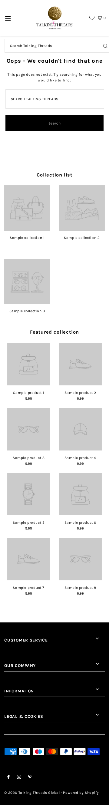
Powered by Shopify (81, 792)
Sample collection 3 (27, 311)
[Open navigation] (8, 18)
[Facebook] (8, 778)
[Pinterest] (29, 778)
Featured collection (54, 332)
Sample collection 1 (27, 238)
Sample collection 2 (82, 238)
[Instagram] (19, 778)
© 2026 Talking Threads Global (32, 792)
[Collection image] (27, 229)
